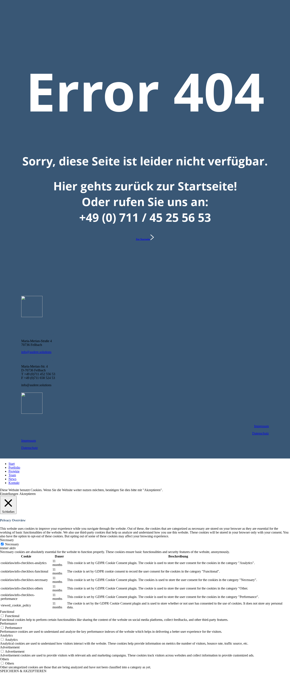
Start (11, 463)
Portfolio (14, 467)
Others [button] (4, 659)
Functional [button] (7, 611)
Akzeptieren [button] (27, 494)
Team (12, 475)
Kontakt (13, 483)
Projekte (14, 471)
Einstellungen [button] (9, 494)
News (12, 479)
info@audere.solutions (36, 352)
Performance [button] (8, 623)
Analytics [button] (6, 635)
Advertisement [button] (10, 647)
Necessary (12, 544)
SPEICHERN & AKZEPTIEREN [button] (23, 671)
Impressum (261, 426)
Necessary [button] (7, 540)
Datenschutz (260, 433)
